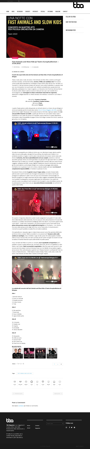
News (28, 425)
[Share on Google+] (21, 364)
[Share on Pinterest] (23, 364)
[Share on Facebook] (17, 364)
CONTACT (82, 446)
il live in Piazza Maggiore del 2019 (47, 110)
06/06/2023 (16, 67)
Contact (37, 425)
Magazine (37, 428)
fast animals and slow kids (25, 373)
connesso (20, 405)
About (28, 428)
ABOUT (77, 446)
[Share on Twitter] (19, 364)
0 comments (35, 67)
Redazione (26, 67)
